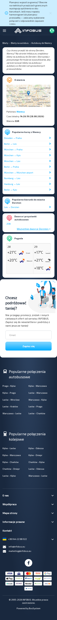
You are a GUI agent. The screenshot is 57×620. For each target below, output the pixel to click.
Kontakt (7, 530)
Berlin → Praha (11, 166)
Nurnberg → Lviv (12, 178)
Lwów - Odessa (36, 468)
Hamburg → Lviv (12, 184)
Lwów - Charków (36, 413)
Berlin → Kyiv (10, 189)
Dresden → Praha (13, 138)
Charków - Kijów (36, 462)
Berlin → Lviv (10, 143)
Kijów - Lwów (9, 448)
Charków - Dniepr (11, 468)
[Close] (50, 13)
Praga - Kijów (9, 386)
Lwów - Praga (35, 406)
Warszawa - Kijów (37, 399)
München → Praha (13, 149)
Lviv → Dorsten (11, 207)
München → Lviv (12, 161)
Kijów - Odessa (36, 448)
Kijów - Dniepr (35, 455)
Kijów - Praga (9, 392)
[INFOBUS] (28, 30)
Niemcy (21, 111)
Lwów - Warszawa (37, 392)
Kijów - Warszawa (37, 386)
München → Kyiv (12, 155)
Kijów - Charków (11, 462)
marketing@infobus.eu (20, 551)
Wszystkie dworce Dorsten (33, 228)
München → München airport (18, 172)
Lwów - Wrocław (11, 399)
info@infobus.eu (17, 546)
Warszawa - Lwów (12, 413)
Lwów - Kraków (10, 406)
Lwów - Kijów (9, 475)
